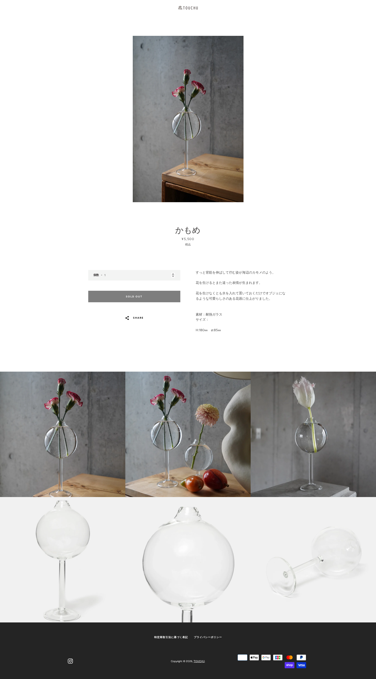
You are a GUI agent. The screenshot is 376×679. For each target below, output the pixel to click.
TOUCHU (199, 661)
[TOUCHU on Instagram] (70, 661)
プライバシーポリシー (208, 637)
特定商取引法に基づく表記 (171, 637)
